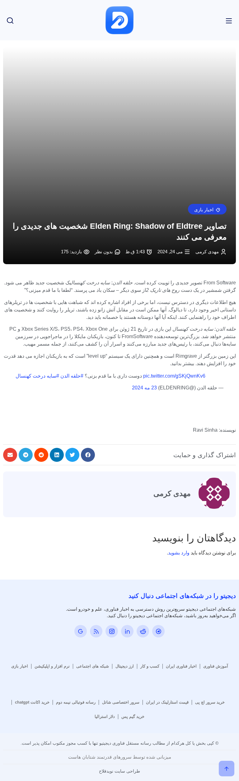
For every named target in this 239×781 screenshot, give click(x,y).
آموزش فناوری (215, 666)
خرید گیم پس (132, 716)
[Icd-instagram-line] (111, 631)
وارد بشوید (179, 552)
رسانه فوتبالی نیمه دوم (76, 702)
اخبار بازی (19, 666)
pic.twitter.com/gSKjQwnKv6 (174, 376)
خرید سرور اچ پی (210, 702)
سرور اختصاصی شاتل (120, 702)
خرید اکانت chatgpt (32, 702)
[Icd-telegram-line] (158, 631)
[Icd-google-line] (80, 631)
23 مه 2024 (144, 387)
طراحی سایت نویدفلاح (119, 771)
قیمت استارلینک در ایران (167, 702)
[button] (207, 209)
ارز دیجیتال (124, 666)
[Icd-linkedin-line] (127, 631)
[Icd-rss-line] (96, 631)
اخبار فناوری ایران (181, 666)
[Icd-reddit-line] (143, 631)
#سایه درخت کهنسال (37, 376)
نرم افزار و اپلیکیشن (52, 666)
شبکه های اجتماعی (92, 666)
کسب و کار (149, 666)
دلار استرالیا (105, 716)
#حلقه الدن (71, 376)
